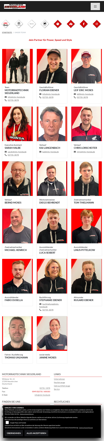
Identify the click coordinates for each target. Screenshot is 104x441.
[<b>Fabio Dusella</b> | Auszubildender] (17, 276)
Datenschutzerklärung (27, 414)
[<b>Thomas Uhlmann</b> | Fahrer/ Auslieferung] (17, 333)
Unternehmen (59, 379)
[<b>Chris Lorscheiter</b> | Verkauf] (86, 124)
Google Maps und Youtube (18, 423)
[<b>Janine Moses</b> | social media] (52, 333)
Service (57, 389)
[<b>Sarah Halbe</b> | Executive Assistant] (17, 124)
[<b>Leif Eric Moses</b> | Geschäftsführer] (86, 66)
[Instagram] (97, 26)
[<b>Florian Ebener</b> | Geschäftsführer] (52, 66)
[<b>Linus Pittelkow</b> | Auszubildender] (86, 226)
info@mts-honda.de (42, 395)
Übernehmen (14, 433)
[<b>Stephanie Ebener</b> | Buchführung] (52, 276)
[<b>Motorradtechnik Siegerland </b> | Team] (17, 66)
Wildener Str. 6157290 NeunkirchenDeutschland (10, 381)
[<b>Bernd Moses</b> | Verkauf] (17, 178)
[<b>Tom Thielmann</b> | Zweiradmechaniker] (86, 178)
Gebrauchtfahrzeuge (62, 386)
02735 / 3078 (45, 388)
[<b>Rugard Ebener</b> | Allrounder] (86, 276)
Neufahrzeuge (59, 382)
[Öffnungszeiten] (57, 26)
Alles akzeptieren (36, 433)
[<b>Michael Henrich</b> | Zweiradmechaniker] (17, 226)
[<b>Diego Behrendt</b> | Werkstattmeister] (52, 178)
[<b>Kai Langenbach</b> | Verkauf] (52, 124)
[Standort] (71, 26)
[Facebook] (83, 26)
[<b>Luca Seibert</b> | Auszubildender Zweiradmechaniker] (52, 226)
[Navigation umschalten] (95, 6)
